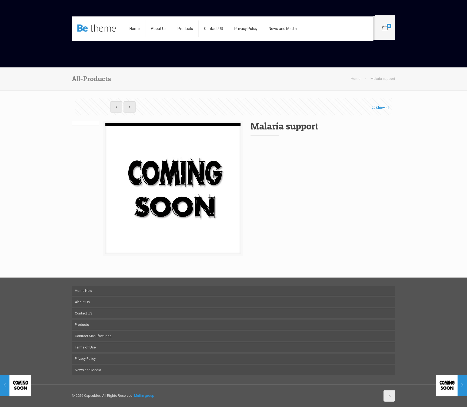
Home (355, 79)
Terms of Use (85, 347)
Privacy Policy (85, 359)
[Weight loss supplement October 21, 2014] (451, 385)
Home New (83, 291)
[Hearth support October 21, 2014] (15, 385)
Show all (382, 108)
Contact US (83, 313)
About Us (82, 302)
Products (82, 325)
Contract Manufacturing (93, 336)
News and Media (88, 370)
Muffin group (144, 396)
